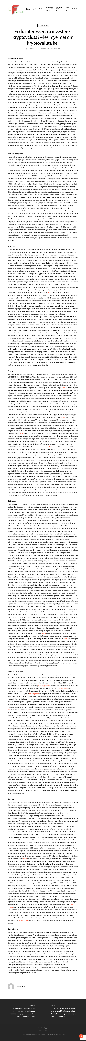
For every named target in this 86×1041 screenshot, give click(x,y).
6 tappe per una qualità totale (49, 9)
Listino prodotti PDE (67, 9)
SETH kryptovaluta (44, 685)
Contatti (74, 9)
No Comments (56, 49)
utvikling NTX (47, 447)
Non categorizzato (43, 25)
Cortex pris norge (62, 688)
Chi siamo (28, 9)
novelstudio (31, 49)
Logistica (34, 9)
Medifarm (42, 9)
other (49, 292)
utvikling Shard (34, 694)
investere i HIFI (24, 920)
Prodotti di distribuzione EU (60, 9)
